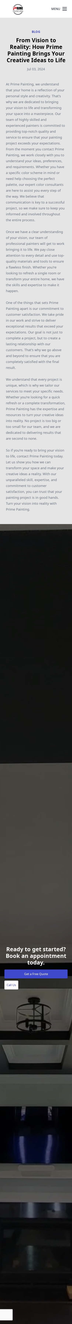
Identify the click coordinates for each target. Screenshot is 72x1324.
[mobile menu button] (64, 8)
